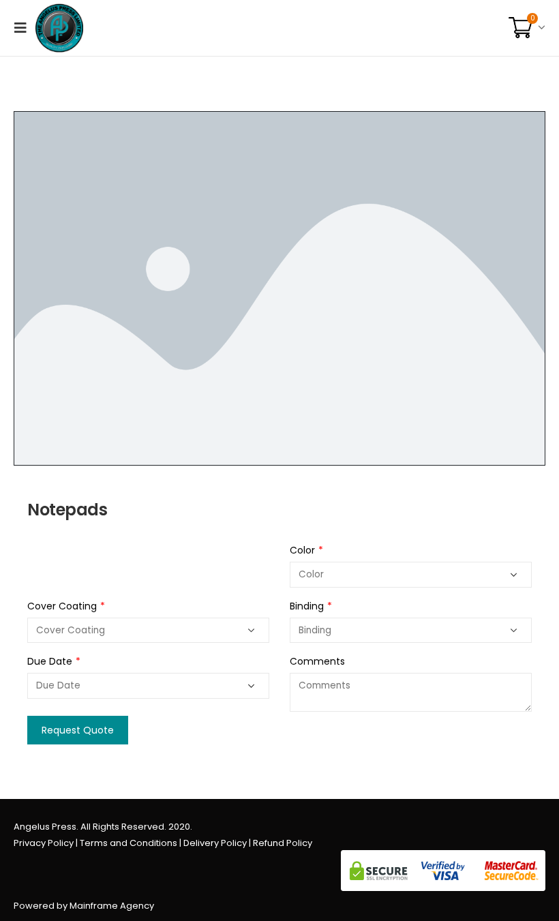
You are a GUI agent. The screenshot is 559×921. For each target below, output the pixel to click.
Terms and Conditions (128, 842)
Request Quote (78, 730)
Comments (317, 661)
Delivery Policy (215, 842)
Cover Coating (66, 606)
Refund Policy (282, 842)
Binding (311, 606)
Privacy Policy (44, 842)
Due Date (53, 661)
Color (306, 550)
